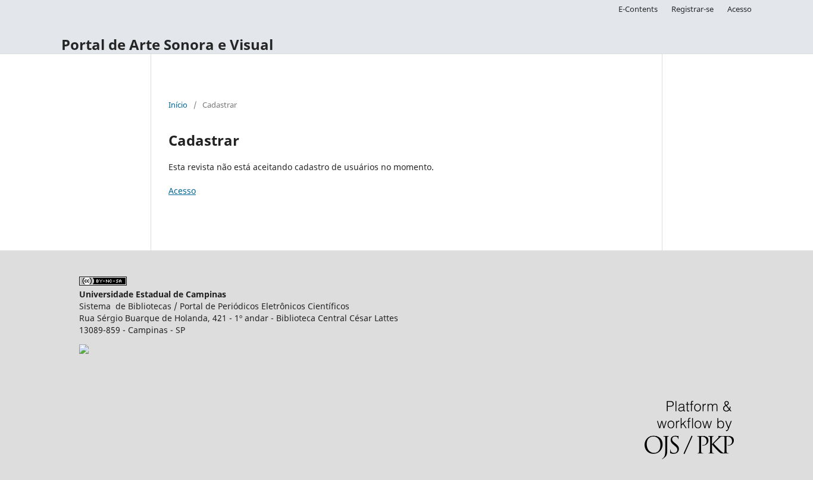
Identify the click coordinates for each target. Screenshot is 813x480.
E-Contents (638, 9)
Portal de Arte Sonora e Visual (167, 44)
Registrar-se (692, 9)
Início (177, 104)
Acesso (739, 9)
